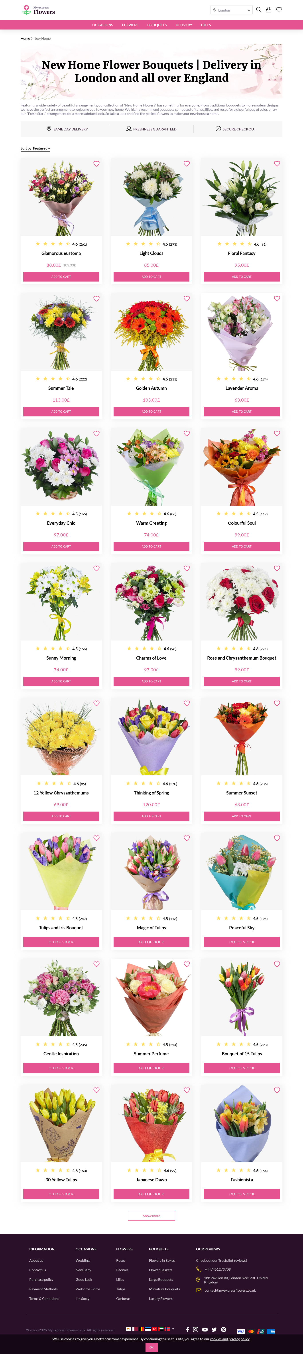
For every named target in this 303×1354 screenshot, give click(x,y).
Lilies (120, 1279)
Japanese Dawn (151, 1179)
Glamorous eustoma (61, 253)
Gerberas (123, 1298)
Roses (120, 1260)
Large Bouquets (161, 1279)
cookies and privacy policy (230, 1339)
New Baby (83, 1270)
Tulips (120, 1289)
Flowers (130, 25)
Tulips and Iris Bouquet (61, 927)
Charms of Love (151, 657)
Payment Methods (43, 1289)
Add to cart (61, 276)
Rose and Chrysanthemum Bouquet (241, 657)
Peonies (122, 1270)
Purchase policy (41, 1279)
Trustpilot (225, 1260)
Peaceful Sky (242, 927)
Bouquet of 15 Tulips (242, 1053)
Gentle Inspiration (61, 1053)
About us (36, 1260)
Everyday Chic (61, 523)
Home (25, 38)
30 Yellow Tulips (61, 1179)
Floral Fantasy (242, 253)
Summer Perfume (151, 1053)
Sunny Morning (61, 657)
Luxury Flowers (161, 1298)
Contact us (37, 1270)
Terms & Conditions (44, 1298)
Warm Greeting (151, 523)
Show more (151, 1216)
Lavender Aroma (242, 388)
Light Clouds (151, 253)
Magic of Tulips (151, 927)
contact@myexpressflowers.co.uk (230, 1290)
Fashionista (242, 1179)
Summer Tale (61, 388)
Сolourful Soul (242, 523)
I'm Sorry (82, 1298)
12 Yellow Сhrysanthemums (61, 792)
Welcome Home (88, 1289)
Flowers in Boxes (162, 1260)
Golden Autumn (151, 388)
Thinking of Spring (151, 792)
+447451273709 (218, 1269)
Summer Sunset (241, 792)
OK (152, 1347)
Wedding (83, 1260)
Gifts (206, 25)
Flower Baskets (160, 1270)
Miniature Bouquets (164, 1289)
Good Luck (84, 1279)
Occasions (102, 25)
